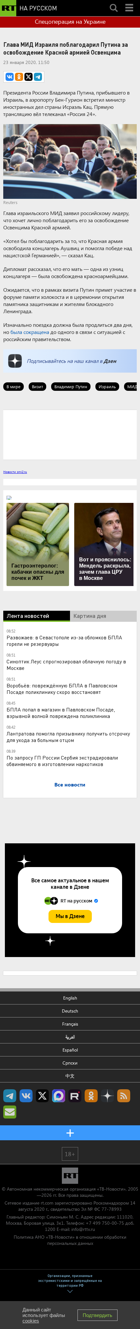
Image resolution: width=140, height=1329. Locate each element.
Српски (70, 1063)
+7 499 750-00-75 (105, 1223)
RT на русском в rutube (74, 1095)
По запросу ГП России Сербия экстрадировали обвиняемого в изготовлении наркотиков (62, 760)
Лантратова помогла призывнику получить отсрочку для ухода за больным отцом (68, 736)
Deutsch (70, 1011)
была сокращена (29, 331)
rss (123, 1095)
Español (70, 1050)
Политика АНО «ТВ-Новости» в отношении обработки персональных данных (70, 1240)
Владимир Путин (70, 386)
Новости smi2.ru (15, 471)
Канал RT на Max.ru (58, 1095)
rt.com (47, 1203)
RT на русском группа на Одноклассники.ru (91, 1095)
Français (70, 1024)
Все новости (69, 784)
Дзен (110, 360)
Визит (37, 386)
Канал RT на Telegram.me (9, 1095)
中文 (70, 1076)
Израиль (107, 386)
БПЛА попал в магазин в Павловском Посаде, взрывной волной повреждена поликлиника (61, 712)
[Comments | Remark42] (70, 434)
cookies (30, 1320)
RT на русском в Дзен (107, 1095)
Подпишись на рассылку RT (9, 1111)
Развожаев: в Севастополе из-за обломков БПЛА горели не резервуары (64, 640)
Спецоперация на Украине (70, 21)
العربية (70, 1037)
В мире (14, 386)
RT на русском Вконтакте (26, 1095)
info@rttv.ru (83, 1229)
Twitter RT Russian (42, 1095)
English (70, 998)
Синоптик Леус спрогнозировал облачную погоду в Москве (66, 664)
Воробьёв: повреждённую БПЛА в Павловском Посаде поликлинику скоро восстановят (62, 688)
